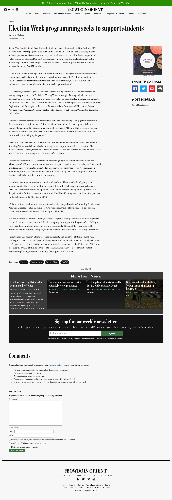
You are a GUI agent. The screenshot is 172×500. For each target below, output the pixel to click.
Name (11, 431)
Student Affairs (52, 262)
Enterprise (98, 13)
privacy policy (111, 339)
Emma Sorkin (108, 289)
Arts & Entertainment (62, 13)
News (37, 13)
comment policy (54, 364)
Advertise (142, 13)
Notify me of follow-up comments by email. (29, 443)
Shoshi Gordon (18, 289)
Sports (77, 13)
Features (46, 13)
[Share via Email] (152, 88)
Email (11, 435)
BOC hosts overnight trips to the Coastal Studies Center (26, 284)
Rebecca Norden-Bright (137, 293)
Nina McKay (17, 35)
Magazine (110, 13)
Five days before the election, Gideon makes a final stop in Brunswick (141, 285)
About (121, 13)
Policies (98, 488)
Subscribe (79, 488)
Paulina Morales (75, 289)
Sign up (112, 333)
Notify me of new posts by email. (24, 446)
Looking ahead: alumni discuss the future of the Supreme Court (104, 284)
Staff (71, 488)
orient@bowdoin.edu (67, 476)
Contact (131, 13)
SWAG (65, 262)
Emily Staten (94, 289)
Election (24, 262)
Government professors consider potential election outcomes (65, 284)
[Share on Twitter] (143, 88)
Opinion (87, 13)
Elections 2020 (36, 262)
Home (28, 13)
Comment (13, 399)
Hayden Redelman (58, 289)
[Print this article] (160, 88)
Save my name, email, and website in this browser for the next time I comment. (43, 439)
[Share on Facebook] (135, 88)
